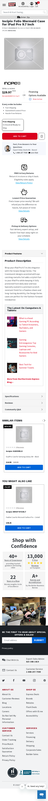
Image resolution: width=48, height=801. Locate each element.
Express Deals (32, 694)
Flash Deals (31, 707)
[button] (5, 56)
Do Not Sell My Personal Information (9, 718)
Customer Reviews (10, 698)
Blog (4, 702)
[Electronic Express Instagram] (34, 680)
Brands (29, 698)
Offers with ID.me (34, 711)
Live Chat (34, 152)
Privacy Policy (8, 760)
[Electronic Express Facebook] (13, 680)
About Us (6, 694)
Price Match (7, 744)
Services (30, 732)
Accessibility (32, 715)
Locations (6, 707)
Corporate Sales (33, 750)
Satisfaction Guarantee (8, 750)
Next (44, 420)
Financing (30, 737)
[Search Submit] (44, 12)
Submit (39, 640)
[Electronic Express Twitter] (3, 680)
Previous (42, 420)
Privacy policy (7, 648)
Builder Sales (32, 754)
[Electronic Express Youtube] (24, 680)
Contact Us (7, 735)
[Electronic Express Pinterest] (44, 680)
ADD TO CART (20, 136)
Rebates (30, 702)
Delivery (30, 741)
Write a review (8, 88)
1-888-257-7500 (21, 152)
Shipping (30, 745)
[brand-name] (12, 83)
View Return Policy (24, 182)
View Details (24, 211)
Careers (5, 711)
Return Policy (8, 755)
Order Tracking (9, 739)
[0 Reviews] (10, 447)
